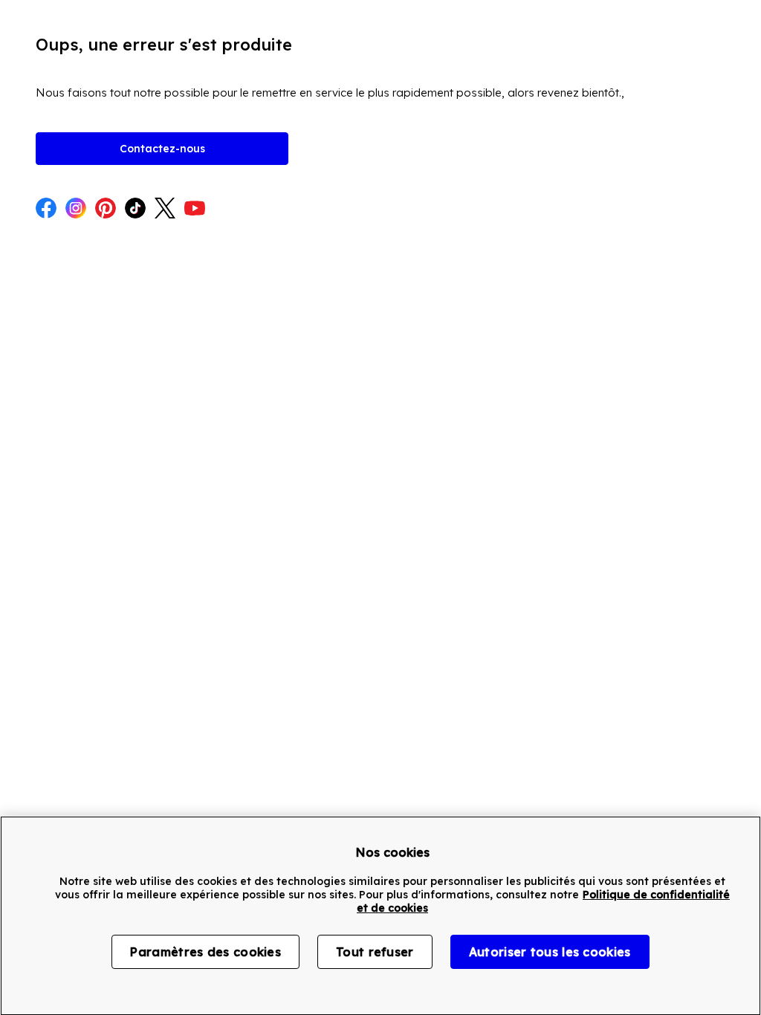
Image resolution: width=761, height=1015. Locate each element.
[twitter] (165, 209)
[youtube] (194, 209)
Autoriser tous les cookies (550, 951)
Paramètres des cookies (205, 951)
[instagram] (75, 209)
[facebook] (46, 209)
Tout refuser (375, 951)
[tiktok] (135, 209)
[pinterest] (105, 209)
